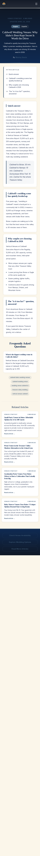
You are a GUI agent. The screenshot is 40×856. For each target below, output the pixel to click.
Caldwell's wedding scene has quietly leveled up (20, 79)
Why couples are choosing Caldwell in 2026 (19, 86)
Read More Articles (20, 549)
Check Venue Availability (20, 535)
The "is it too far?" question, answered (19, 92)
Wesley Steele (21, 57)
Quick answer (14, 74)
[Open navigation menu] (36, 4)
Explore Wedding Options (20, 542)
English (15, 26)
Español (24, 26)
